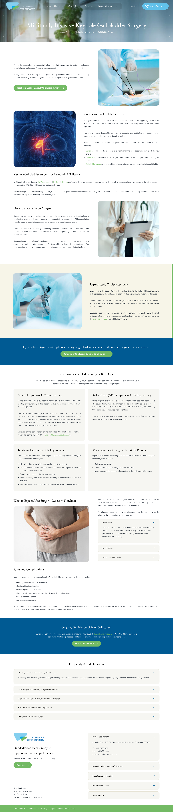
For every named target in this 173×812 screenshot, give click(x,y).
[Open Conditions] (81, 6)
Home (61, 32)
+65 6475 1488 (102, 748)
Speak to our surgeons (103, 634)
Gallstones (90, 151)
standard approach (100, 319)
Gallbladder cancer (93, 164)
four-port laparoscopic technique (58, 435)
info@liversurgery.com (107, 754)
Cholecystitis (91, 157)
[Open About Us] (65, 6)
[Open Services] (95, 6)
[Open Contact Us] (118, 6)
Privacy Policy (70, 809)
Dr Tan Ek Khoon (60, 182)
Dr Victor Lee (43, 182)
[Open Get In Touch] (165, 6)
